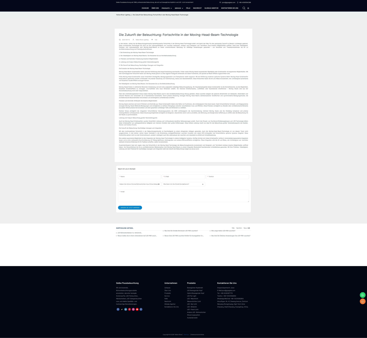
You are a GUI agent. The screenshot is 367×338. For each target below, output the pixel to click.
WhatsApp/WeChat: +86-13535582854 (230, 299)
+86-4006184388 (245, 2)
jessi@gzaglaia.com (228, 2)
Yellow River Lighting (123, 15)
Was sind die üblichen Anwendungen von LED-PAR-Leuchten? (230, 235)
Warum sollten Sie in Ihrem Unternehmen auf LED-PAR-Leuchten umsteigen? (137, 235)
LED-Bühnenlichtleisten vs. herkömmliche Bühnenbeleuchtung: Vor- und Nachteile (130, 233)
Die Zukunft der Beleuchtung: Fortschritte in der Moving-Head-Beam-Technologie (160, 15)
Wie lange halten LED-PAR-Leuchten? (223, 231)
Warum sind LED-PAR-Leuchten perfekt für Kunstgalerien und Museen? (184, 235)
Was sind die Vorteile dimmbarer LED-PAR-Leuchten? (181, 231)
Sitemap (186, 334)
